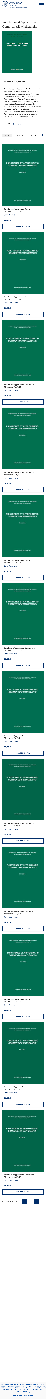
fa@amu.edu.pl (17, 124)
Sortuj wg (20, 135)
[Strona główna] (14, 4)
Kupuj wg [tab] (7, 135)
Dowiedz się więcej (23, 1392)
